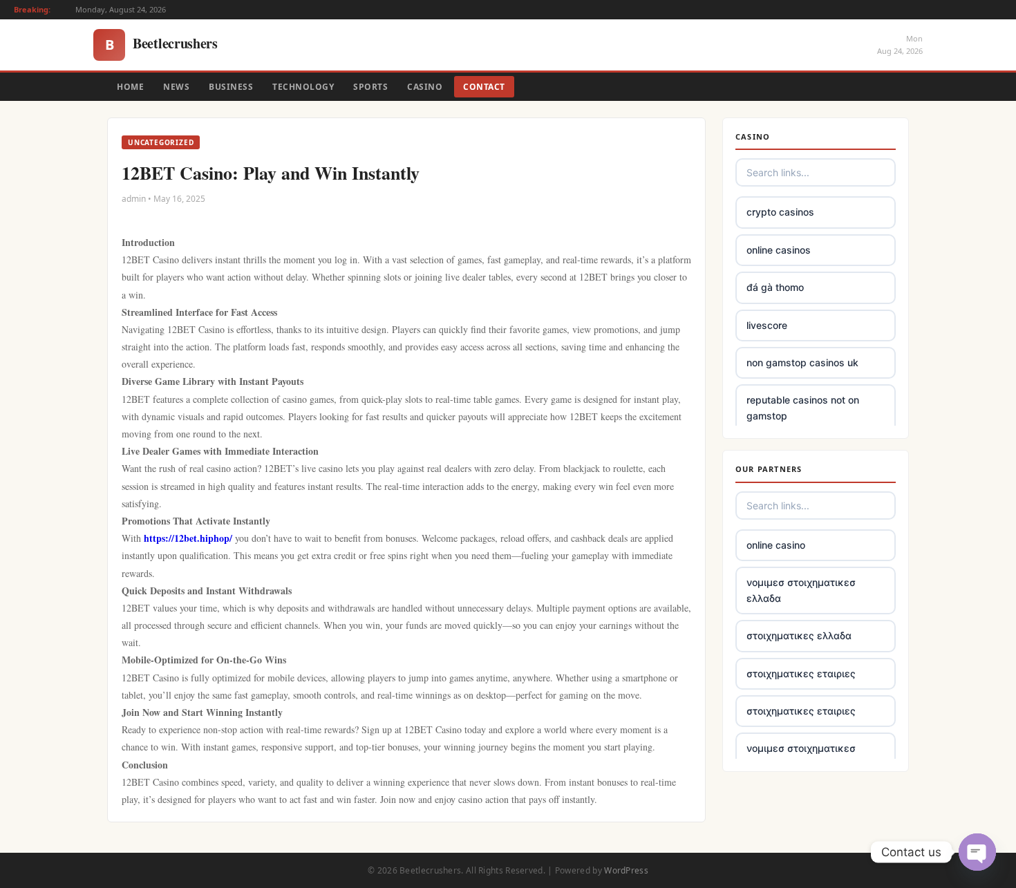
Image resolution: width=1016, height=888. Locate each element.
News (176, 87)
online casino (775, 545)
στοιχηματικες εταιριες (801, 673)
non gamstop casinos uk (802, 362)
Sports (370, 87)
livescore (766, 325)
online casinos (778, 250)
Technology (303, 87)
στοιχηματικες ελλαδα (799, 635)
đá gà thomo (775, 287)
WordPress (626, 870)
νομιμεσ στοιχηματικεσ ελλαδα (801, 589)
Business (231, 87)
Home (130, 87)
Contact (484, 87)
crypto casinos (780, 212)
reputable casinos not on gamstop (802, 407)
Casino (424, 87)
